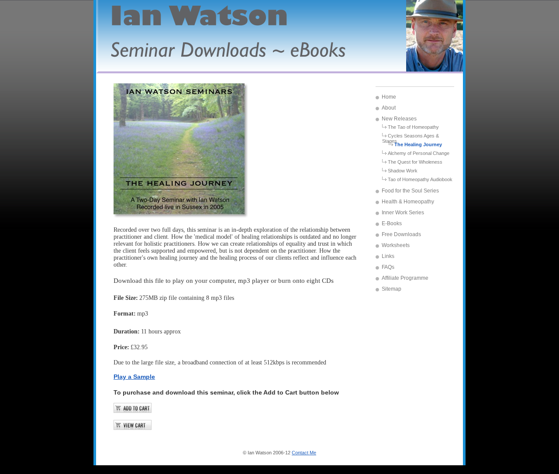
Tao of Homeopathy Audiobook (420, 179)
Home (389, 97)
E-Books (392, 223)
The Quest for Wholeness (415, 162)
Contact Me (304, 452)
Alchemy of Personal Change (418, 153)
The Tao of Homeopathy (413, 127)
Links (388, 256)
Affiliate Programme (405, 278)
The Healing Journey (418, 144)
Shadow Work (403, 170)
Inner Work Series (403, 213)
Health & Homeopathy (408, 202)
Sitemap (391, 289)
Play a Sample (134, 376)
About (389, 108)
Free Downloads (401, 234)
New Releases (399, 119)
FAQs (388, 267)
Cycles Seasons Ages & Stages (410, 137)
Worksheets (396, 245)
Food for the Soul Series (410, 191)
